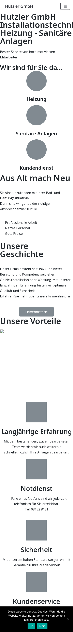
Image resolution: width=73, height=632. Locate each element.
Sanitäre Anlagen (36, 133)
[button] (36, 312)
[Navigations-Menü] (65, 6)
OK (31, 626)
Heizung (36, 99)
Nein (42, 626)
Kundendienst (37, 167)
